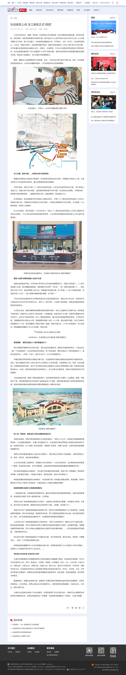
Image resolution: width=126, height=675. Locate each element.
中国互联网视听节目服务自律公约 (16, 669)
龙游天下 (97, 10)
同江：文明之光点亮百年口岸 (99, 78)
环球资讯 (29, 652)
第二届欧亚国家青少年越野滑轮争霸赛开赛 (103, 117)
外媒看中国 (62, 2)
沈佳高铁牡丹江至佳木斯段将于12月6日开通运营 (28, 628)
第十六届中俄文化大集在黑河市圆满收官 (102, 120)
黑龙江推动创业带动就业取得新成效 (101, 42)
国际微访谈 (47, 2)
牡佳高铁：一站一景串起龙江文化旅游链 (25, 624)
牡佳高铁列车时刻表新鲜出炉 (21, 632)
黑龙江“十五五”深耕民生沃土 (99, 37)
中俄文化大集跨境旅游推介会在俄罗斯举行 (103, 73)
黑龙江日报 (33, 29)
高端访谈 (70, 10)
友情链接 (56, 652)
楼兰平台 (95, 2)
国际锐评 (32, 2)
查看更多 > (113, 17)
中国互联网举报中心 (15, 664)
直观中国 (60, 10)
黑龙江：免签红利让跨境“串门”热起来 (102, 111)
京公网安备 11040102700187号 (77, 669)
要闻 (30, 10)
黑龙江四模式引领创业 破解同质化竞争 (102, 46)
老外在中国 (55, 2)
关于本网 (10, 652)
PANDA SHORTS (105, 2)
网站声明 (49, 652)
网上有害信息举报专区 (52, 655)
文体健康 (87, 2)
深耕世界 (78, 2)
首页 (9, 2)
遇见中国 (70, 2)
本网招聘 (17, 652)
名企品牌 (87, 10)
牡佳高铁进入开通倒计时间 (21, 636)
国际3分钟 (39, 2)
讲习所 (19, 2)
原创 (78, 10)
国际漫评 (25, 2)
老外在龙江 (50, 10)
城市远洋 (39, 10)
